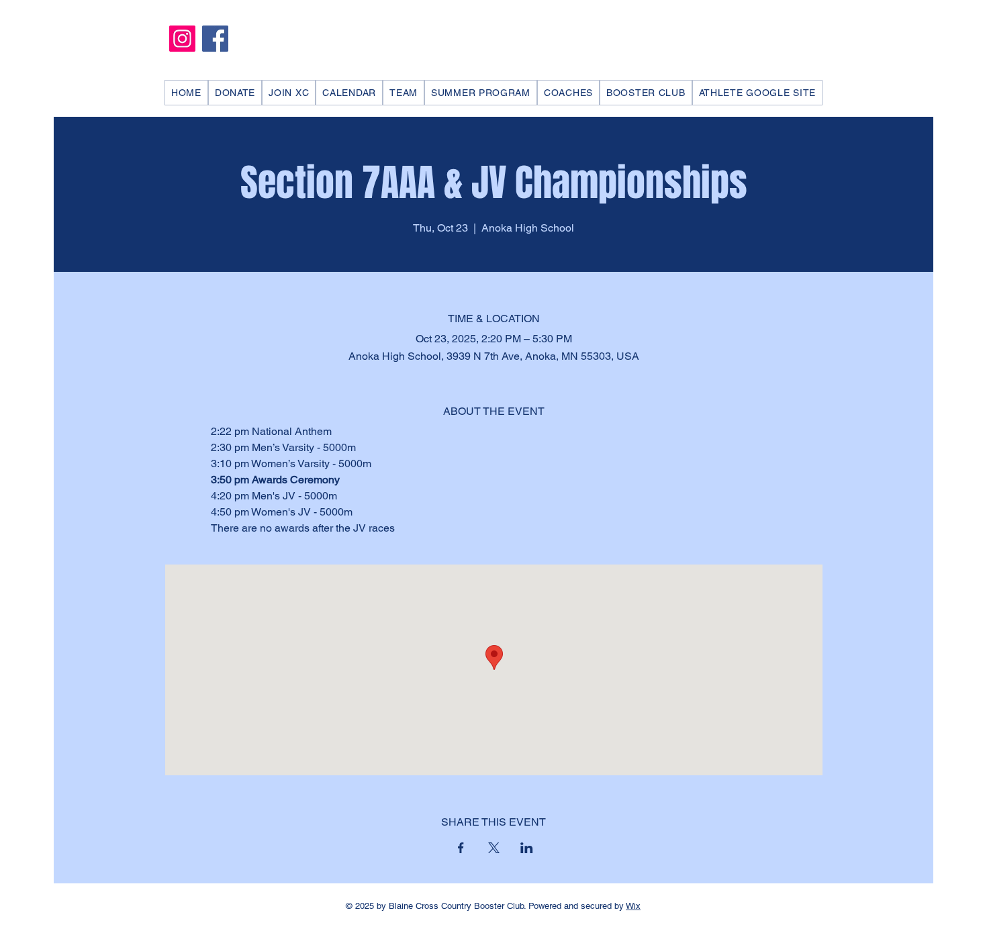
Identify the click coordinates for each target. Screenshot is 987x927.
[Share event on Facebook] (461, 847)
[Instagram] (182, 39)
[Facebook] (215, 39)
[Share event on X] (493, 847)
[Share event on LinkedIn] (526, 847)
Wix (633, 906)
